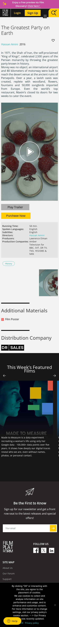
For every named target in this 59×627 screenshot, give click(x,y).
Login (17, 13)
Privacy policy (32, 623)
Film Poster (12, 319)
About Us (8, 567)
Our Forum (9, 573)
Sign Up (32, 13)
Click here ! (34, 6)
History (8, 263)
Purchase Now (15, 215)
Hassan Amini (9, 44)
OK (21, 623)
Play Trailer (15, 207)
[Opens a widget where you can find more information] (12, 621)
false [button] (4, 375)
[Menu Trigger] (45, 16)
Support (7, 579)
